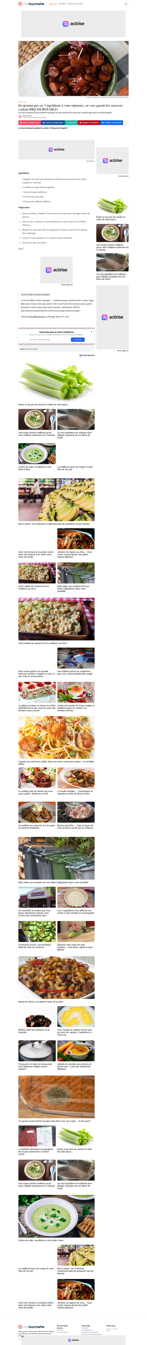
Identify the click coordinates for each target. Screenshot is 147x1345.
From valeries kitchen (31, 349)
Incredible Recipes (37, 316)
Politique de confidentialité (91, 1334)
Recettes (60, 1328)
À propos (85, 1328)
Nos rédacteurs (87, 1330)
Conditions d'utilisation (90, 1332)
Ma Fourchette (27, 116)
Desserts (60, 1330)
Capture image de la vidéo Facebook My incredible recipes (107, 97)
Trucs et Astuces (63, 1332)
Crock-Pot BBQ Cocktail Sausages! (35, 294)
